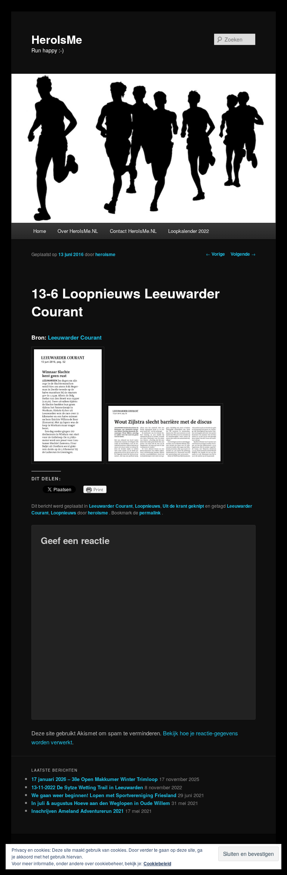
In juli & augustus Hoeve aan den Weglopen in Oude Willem (100, 802)
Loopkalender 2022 (188, 230)
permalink (150, 512)
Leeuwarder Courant (75, 337)
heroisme (105, 254)
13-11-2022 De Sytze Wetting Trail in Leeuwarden (87, 787)
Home (39, 230)
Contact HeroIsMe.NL (133, 230)
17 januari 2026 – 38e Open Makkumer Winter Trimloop (94, 779)
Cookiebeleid (157, 863)
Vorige (215, 253)
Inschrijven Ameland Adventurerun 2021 (77, 810)
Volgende (243, 253)
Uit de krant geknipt (183, 505)
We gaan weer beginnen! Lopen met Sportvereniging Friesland (103, 795)
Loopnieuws (147, 505)
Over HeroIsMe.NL (78, 230)
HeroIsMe (56, 39)
